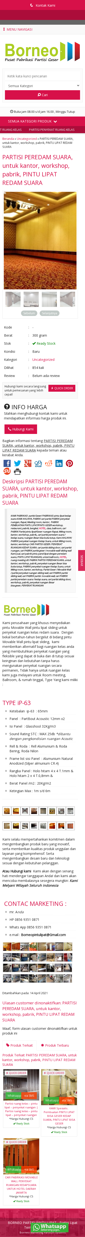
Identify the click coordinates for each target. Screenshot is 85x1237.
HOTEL (42, 528)
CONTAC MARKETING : (35, 903)
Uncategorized (27, 139)
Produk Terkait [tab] (21, 1045)
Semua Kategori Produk (30, 121)
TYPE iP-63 (16, 703)
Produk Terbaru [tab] (56, 1045)
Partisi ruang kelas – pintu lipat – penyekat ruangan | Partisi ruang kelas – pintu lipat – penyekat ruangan (21, 1109)
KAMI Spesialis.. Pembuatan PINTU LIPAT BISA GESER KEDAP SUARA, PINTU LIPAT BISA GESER (59, 1115)
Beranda (8, 139)
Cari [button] (44, 95)
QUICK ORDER (63, 388)
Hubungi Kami (22, 429)
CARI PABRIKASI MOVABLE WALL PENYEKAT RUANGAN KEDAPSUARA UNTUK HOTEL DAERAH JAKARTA (21, 1185)
